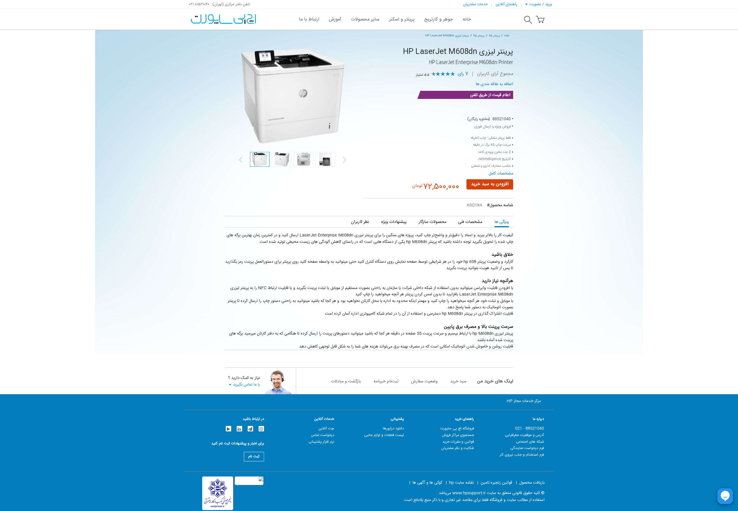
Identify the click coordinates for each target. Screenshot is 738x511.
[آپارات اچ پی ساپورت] (228, 428)
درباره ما (538, 419)
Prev (240, 159)
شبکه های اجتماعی (530, 442)
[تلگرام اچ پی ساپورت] (250, 428)
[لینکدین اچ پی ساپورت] (239, 428)
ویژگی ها (501, 222)
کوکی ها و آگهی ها (427, 482)
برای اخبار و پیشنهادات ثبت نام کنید (237, 444)
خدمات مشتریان (475, 4)
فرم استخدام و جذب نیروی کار (522, 455)
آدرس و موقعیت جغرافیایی (524, 435)
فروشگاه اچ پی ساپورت (457, 428)
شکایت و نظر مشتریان (457, 448)
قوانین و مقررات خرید (458, 442)
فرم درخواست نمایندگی (527, 448)
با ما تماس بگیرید (246, 384)
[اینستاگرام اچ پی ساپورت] (261, 428)
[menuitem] (467, 19)
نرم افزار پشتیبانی (321, 442)
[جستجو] (528, 20)
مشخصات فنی (470, 222)
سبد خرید (458, 381)
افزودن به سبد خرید (490, 184)
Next (344, 159)
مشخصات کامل (501, 173)
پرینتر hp (494, 35)
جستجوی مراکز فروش (458, 435)
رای (463, 74)
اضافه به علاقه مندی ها (494, 84)
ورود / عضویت (540, 4)
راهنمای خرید (464, 419)
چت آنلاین (326, 428)
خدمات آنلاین (324, 419)
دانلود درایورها (393, 428)
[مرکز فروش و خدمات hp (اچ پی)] (223, 16)
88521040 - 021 (529, 428)
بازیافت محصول (532, 482)
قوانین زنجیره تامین (496, 482)
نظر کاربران (360, 222)
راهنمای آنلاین (506, 4)
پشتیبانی (397, 419)
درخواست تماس (322, 435)
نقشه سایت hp (461, 482)
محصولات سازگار (432, 222)
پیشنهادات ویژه (393, 222)
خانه (506, 35)
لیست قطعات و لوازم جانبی (384, 435)
